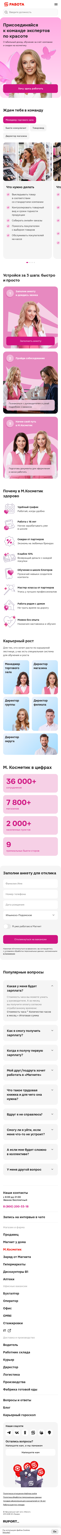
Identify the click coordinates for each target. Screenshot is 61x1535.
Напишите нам (31, 1452)
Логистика (11, 1374)
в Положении (9, 954)
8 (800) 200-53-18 (15, 1206)
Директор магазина (16, 136)
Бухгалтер (11, 1293)
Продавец (11, 1234)
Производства (14, 1382)
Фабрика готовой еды (20, 1389)
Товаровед (38, 128)
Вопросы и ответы (17, 1400)
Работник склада (16, 1352)
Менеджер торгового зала (20, 120)
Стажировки (13, 1323)
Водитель (10, 1345)
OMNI (7, 1316)
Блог (6, 1407)
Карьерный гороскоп (19, 1415)
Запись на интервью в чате (24, 1217)
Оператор (10, 1301)
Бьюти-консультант (16, 128)
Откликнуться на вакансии (30, 939)
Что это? (6, 1532)
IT (4, 1330)
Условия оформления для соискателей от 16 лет (24, 1501)
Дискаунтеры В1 (15, 1272)
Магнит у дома (14, 1242)
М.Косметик (12, 1249)
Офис (7, 1308)
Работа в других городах (14, 1505)
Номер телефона (16, 894)
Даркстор (10, 1367)
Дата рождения (15, 904)
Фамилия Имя (14, 883)
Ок (54, 1531)
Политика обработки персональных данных (22, 1497)
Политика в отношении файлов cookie (20, 1493)
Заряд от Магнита (17, 1257)
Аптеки (8, 1279)
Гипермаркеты (14, 1264)
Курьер (8, 1360)
